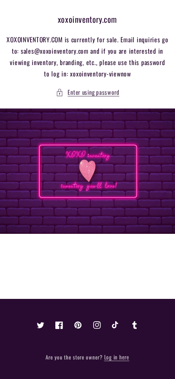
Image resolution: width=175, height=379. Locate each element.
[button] (87, 92)
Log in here (116, 357)
